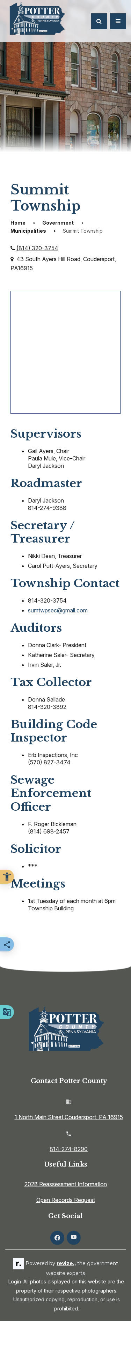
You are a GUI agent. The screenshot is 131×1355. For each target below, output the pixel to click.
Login (14, 1281)
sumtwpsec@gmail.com (58, 610)
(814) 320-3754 (37, 248)
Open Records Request (65, 1199)
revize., (66, 1263)
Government (58, 223)
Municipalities (28, 231)
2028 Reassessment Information (65, 1184)
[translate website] (7, 1012)
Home (18, 223)
